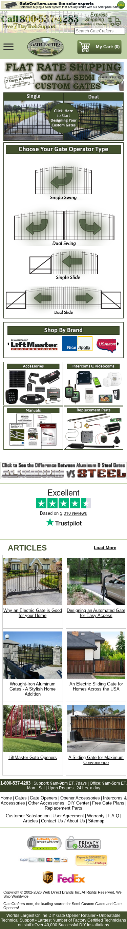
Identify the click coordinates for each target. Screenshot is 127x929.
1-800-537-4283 (15, 783)
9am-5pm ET (114, 783)
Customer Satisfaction (27, 815)
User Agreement (68, 815)
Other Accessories (46, 803)
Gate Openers (43, 797)
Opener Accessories (80, 797)
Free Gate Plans (108, 803)
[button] (9, 344)
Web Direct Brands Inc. (62, 892)
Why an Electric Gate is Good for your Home (32, 613)
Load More (105, 547)
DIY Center (78, 803)
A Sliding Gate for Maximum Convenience (96, 760)
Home (6, 797)
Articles (30, 820)
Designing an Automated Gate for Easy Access (96, 613)
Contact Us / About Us (63, 820)
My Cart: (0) (108, 46)
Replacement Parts (63, 808)
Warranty (96, 815)
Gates (21, 797)
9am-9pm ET (61, 783)
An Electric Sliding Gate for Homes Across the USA (96, 686)
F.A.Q (113, 815)
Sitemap (96, 820)
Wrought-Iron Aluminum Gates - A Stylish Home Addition (32, 689)
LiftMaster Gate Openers (32, 757)
